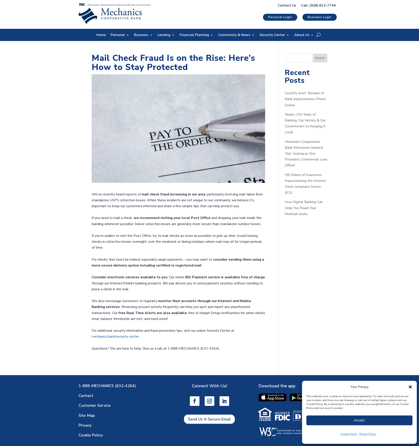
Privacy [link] (85, 425)
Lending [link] (164, 35)
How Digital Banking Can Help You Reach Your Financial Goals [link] (304, 208)
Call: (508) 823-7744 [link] (318, 6)
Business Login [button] (319, 17)
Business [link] (141, 35)
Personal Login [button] (280, 17)
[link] (110, 23)
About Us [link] (301, 35)
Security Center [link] (272, 35)
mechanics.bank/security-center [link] (115, 336)
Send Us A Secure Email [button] (209, 419)
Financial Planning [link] (194, 35)
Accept (359, 420)
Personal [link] (118, 35)
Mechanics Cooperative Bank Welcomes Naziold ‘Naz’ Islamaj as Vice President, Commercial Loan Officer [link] (306, 153)
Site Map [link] (87, 415)
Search (320, 58)
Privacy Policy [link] (367, 434)
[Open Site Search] (318, 35)
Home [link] (101, 35)
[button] (410, 387)
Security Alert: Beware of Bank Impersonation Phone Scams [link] (305, 99)
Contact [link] (86, 395)
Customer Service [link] (95, 405)
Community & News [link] (234, 35)
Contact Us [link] (287, 6)
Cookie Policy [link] (349, 434)
